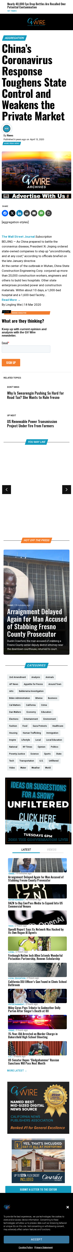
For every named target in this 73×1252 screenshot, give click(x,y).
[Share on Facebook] (5, 213)
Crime (10, 605)
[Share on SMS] (41, 213)
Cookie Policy (26, 1247)
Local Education (16, 978)
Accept (36, 1239)
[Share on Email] (34, 213)
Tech (10, 926)
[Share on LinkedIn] (19, 213)
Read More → (11, 300)
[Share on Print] (27, 213)
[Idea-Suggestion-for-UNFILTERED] (38, 843)
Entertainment (16, 900)
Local (10, 495)
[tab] (26, 850)
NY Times (4, 11)
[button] (67, 1207)
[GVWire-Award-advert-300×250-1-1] (38, 1132)
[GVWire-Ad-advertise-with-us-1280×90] (36, 197)
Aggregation (14, 38)
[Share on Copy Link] (48, 213)
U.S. (10, 1057)
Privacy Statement (43, 1247)
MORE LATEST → (17, 1070)
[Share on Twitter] (12, 213)
